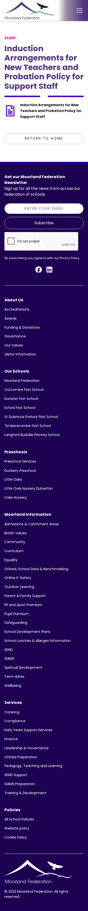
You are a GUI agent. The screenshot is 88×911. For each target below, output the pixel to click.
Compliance (14, 721)
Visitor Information (20, 354)
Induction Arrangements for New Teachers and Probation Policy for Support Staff (51, 111)
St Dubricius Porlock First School (31, 416)
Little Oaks (13, 479)
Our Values (13, 345)
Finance (11, 739)
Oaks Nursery (15, 497)
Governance (15, 336)
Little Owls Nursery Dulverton (28, 488)
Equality (11, 559)
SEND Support (15, 774)
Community (14, 541)
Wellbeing (12, 685)
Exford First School (19, 407)
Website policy (16, 828)
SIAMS (9, 658)
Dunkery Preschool (20, 470)
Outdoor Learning (19, 586)
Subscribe (44, 223)
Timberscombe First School (27, 425)
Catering (11, 712)
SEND (8, 649)
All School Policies (19, 819)
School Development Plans (27, 631)
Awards (10, 318)
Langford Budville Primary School (32, 434)
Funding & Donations (22, 327)
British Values (15, 533)
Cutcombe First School (24, 389)
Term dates (14, 676)
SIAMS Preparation (19, 783)
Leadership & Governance (26, 748)
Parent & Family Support (25, 595)
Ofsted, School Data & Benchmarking (36, 569)
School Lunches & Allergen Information (37, 640)
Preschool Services (20, 461)
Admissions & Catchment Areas (31, 524)
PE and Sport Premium (23, 604)
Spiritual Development (23, 667)
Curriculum (13, 550)
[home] (29, 10)
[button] (79, 10)
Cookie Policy (15, 837)
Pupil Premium (16, 613)
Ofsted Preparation (20, 757)
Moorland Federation (22, 380)
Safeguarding (15, 622)
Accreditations (16, 309)
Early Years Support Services (28, 730)
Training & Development (25, 792)
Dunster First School (21, 398)
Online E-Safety (17, 577)
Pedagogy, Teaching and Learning (33, 765)
